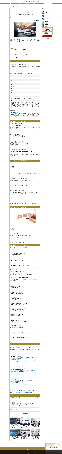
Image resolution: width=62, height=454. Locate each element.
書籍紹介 (29, 3)
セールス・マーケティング (21, 417)
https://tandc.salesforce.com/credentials (17, 327)
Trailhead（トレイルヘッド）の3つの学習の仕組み (21, 51)
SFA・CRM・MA (15, 417)
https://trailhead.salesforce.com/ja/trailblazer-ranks (19, 149)
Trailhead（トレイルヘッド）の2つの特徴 (20, 49)
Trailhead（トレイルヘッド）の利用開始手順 (21, 52)
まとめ (16, 57)
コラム (12, 3)
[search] (52, 3)
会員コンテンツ (20, 3)
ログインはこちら (47, 38)
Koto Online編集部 (14, 409)
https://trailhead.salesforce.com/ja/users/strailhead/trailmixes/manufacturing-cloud (21, 392)
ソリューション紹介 (33, 3)
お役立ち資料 (25, 3)
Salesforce (12, 417)
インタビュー (16, 3)
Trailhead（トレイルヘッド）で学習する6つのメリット (22, 54)
